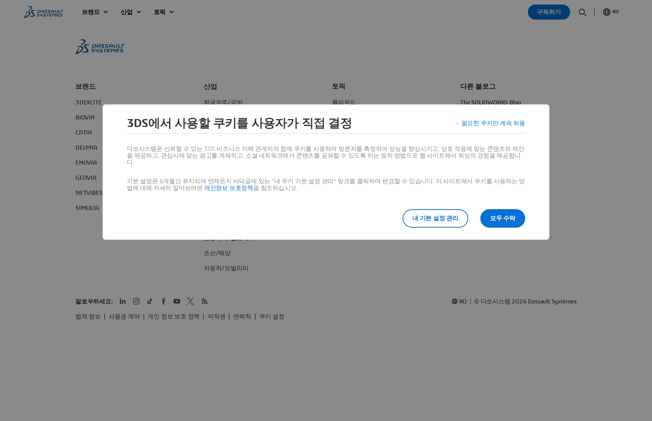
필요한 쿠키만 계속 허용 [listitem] (493, 123)
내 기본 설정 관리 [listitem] (435, 218)
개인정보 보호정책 (228, 188)
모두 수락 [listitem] (502, 218)
